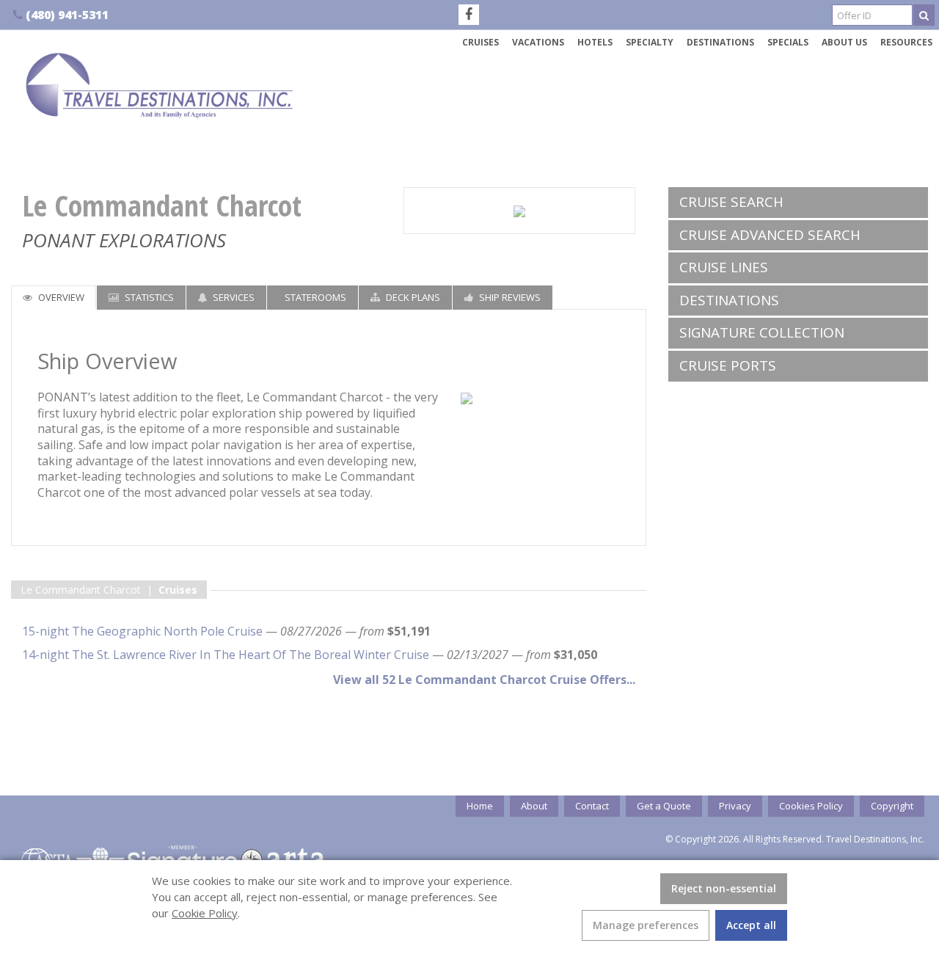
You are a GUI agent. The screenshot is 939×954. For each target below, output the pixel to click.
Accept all (751, 925)
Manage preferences (645, 925)
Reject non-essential (723, 888)
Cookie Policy (205, 913)
